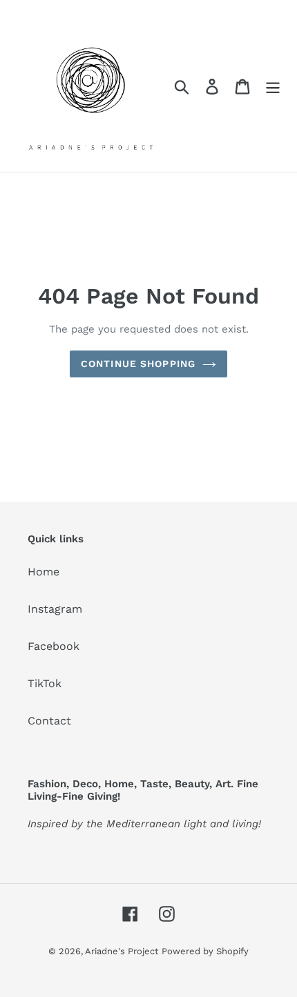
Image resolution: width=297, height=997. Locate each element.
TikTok (44, 683)
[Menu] (273, 85)
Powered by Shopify (205, 951)
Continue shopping (138, 363)
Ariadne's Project (121, 951)
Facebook (53, 646)
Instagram (55, 608)
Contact (49, 720)
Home (43, 571)
